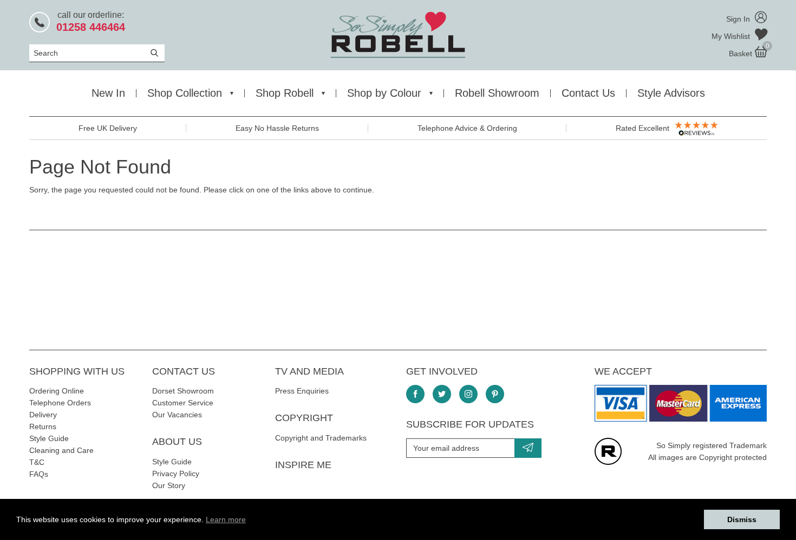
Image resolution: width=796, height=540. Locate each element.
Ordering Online (56, 390)
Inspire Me (303, 464)
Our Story (168, 485)
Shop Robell (285, 93)
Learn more (226, 519)
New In (108, 93)
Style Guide (49, 438)
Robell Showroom (497, 93)
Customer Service (182, 402)
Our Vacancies (177, 414)
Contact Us (588, 93)
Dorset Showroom (183, 390)
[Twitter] (442, 394)
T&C (36, 462)
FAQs (38, 474)
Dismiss (741, 519)
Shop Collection (184, 93)
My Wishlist (732, 36)
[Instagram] (468, 394)
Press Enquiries (302, 390)
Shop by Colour (384, 93)
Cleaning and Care (61, 450)
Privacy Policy (175, 473)
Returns (42, 426)
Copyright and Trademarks (321, 438)
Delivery (43, 414)
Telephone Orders (60, 402)
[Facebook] (415, 394)
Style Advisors (671, 93)
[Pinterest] (495, 394)
